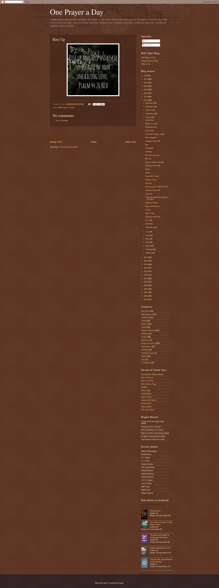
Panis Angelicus (151, 138)
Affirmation (145, 311)
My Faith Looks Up (152, 155)
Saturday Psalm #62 (152, 217)
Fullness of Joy (151, 180)
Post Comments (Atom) (69, 147)
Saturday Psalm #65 (152, 141)
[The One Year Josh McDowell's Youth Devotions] (145, 563)
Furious (148, 210)
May (147, 239)
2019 (146, 97)
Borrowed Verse (151, 127)
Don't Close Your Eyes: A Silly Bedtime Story (161, 523)
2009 (146, 285)
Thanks (144, 356)
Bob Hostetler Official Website (152, 374)
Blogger (121, 583)
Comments (148, 45)
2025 (146, 76)
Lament (144, 321)
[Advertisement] (93, 133)
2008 (146, 289)
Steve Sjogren (146, 407)
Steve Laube (145, 390)
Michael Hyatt (146, 403)
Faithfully (148, 152)
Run (146, 145)
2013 (146, 271)
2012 (146, 275)
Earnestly (148, 194)
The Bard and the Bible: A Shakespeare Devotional (159, 536)
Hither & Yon (145, 64)
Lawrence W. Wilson (148, 400)
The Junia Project (147, 410)
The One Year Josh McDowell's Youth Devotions (161, 560)
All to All (148, 183)
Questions (145, 340)
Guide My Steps (151, 227)
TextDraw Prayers (147, 353)
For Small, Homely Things (154, 134)
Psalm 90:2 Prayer (152, 176)
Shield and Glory (151, 203)
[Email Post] (89, 104)
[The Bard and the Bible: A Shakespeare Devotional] (145, 539)
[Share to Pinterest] (103, 104)
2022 (146, 86)
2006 (146, 296)
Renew (147, 169)
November (150, 107)
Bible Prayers (63, 107)
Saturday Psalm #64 (152, 166)
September (150, 114)
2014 (146, 268)
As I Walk (148, 220)
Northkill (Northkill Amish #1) (160, 548)
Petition (144, 324)
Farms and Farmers (152, 206)
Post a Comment (62, 121)
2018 (146, 100)
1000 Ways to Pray (148, 57)
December (150, 103)
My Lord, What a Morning (154, 162)
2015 (146, 264)
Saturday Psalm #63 (152, 190)
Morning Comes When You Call (156, 187)
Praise (143, 327)
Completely (149, 148)
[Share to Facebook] (101, 104)
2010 (146, 282)
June (148, 235)
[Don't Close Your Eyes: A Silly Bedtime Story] (145, 524)
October (149, 110)
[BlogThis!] (96, 104)
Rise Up (148, 159)
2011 (146, 278)
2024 (146, 79)
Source (147, 173)
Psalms (72, 107)
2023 (146, 83)
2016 (146, 261)
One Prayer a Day (77, 12)
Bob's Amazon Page (148, 384)
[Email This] (94, 104)
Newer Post (56, 142)
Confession (145, 317)
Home (93, 142)
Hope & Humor (146, 397)
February (149, 249)
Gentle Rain (149, 120)
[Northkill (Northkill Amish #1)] (145, 552)
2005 (146, 299)
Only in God (149, 213)
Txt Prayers (145, 363)
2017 (146, 257)
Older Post (130, 142)
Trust (143, 359)
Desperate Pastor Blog (149, 61)
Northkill (144, 387)
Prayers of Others (147, 330)
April (148, 242)
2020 (146, 93)
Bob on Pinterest (147, 378)
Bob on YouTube (147, 381)
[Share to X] (98, 104)
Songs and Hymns (148, 343)
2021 (146, 90)
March (148, 246)
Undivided (148, 224)
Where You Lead (151, 124)
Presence (144, 334)
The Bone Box (155, 511)
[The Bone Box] (145, 515)
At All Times (149, 131)
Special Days (146, 347)
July (147, 232)
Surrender (144, 350)
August (148, 117)
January (149, 253)
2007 (146, 292)
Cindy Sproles (146, 394)
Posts (146, 41)
